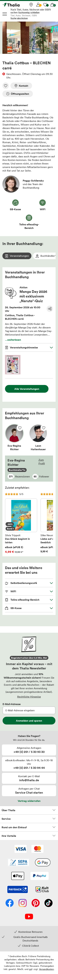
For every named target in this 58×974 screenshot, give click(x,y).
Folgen (20, 428)
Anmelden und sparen (29, 720)
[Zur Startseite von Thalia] (18, 5)
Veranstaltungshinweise (24, 347)
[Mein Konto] (38, 5)
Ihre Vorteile (9, 836)
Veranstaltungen (19, 255)
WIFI (13, 591)
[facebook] (9, 903)
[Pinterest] (36, 903)
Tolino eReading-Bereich (24, 599)
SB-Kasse (16, 608)
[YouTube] (29, 916)
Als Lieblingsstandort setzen (5, 85)
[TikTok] (48, 903)
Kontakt (23, 85)
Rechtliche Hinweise (29, 696)
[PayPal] (39, 876)
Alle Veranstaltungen (26, 389)
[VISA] (21, 849)
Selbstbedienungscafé (23, 583)
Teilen (50, 309)
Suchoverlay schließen (28, 12)
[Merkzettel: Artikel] (45, 5)
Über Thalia (8, 810)
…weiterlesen (13, 339)
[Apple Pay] (18, 876)
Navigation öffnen (4, 14)
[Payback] (17, 889)
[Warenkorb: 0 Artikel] (52, 5)
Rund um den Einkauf (14, 827)
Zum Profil (42, 461)
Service (6, 818)
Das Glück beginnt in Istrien (21, 523)
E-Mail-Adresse (12, 704)
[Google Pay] (43, 862)
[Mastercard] (37, 849)
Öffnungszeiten (20, 94)
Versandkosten (46, 969)
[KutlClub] (42, 889)
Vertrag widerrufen (29, 801)
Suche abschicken (19, 18)
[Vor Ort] (31, 5)
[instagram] (23, 903)
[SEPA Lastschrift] (18, 862)
